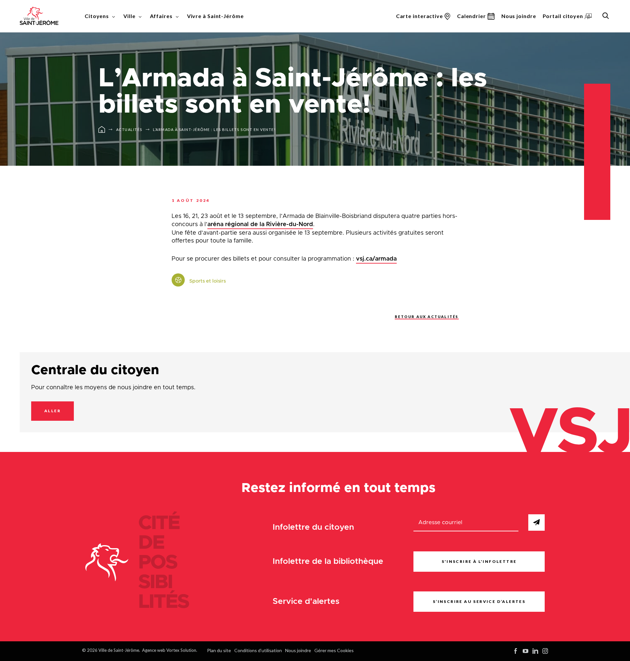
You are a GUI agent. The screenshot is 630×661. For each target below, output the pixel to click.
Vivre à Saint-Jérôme (215, 16)
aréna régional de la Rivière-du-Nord (260, 224)
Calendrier (471, 16)
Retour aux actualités (426, 316)
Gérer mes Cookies (334, 650)
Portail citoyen (563, 16)
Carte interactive (419, 16)
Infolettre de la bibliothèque (328, 561)
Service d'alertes (306, 601)
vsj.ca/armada (376, 259)
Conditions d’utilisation (258, 650)
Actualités (129, 129)
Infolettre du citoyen (313, 527)
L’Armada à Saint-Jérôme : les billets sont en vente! (214, 129)
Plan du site (219, 650)
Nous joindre (518, 16)
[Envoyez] (536, 522)
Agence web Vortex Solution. (169, 650)
